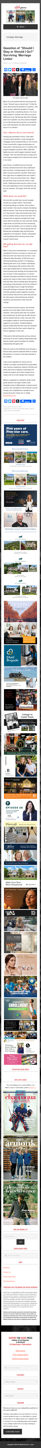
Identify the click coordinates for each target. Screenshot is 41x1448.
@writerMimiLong (9, 395)
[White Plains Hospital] (20, 445)
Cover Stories (17, 407)
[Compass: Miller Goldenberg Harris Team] (20, 644)
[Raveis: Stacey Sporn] (20, 511)
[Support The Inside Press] (20, 1348)
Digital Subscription (9, 1276)
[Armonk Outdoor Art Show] (20, 931)
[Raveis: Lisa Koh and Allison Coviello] (20, 732)
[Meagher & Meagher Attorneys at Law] (20, 710)
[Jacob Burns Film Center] (20, 798)
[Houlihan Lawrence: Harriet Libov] (20, 820)
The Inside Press (20, 14)
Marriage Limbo (23, 409)
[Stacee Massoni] (20, 688)
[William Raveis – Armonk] (20, 467)
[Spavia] (20, 908)
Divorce (15, 409)
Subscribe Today (13, 1432)
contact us (32, 1087)
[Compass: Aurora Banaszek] (20, 776)
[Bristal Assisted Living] (20, 864)
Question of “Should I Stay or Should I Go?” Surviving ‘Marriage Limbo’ (18, 53)
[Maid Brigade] (20, 666)
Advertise (6, 1267)
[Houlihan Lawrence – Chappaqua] (20, 555)
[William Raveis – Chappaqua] (20, 489)
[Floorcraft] (20, 842)
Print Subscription (9, 1281)
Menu (22, 27)
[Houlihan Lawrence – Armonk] (20, 577)
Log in (32, 1444)
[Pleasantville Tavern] (20, 754)
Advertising (20, 1350)
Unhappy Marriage (14, 410)
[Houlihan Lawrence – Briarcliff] (20, 599)
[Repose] (20, 622)
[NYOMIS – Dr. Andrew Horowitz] (20, 533)
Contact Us (7, 1272)
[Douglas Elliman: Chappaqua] (20, 886)
